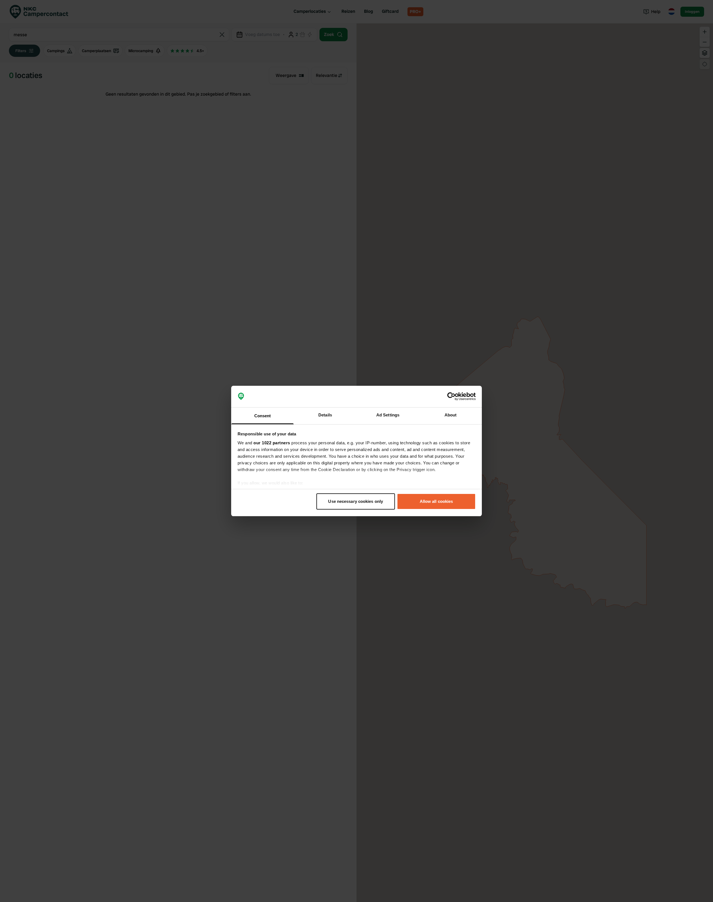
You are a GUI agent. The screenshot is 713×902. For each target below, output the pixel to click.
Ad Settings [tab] (387, 415)
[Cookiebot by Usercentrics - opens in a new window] (451, 396)
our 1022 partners (271, 442)
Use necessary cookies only (355, 501)
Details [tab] (325, 415)
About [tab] (451, 415)
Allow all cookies (436, 501)
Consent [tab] (262, 415)
